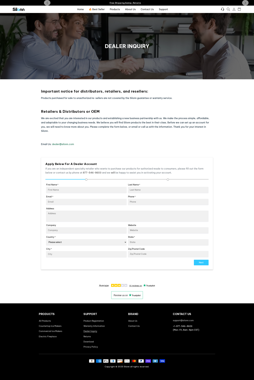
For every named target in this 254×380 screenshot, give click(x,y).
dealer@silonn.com (63, 144)
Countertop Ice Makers (50, 326)
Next (201, 262)
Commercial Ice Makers (50, 331)
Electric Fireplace (48, 336)
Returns (87, 336)
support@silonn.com (183, 320)
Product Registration (93, 321)
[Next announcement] (245, 3)
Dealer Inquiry (90, 331)
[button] (228, 9)
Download (88, 341)
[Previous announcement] (47, 3)
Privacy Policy (90, 347)
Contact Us (134, 326)
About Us (132, 321)
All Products (45, 321)
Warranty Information (94, 326)
